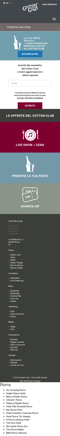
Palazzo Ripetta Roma (17, 403)
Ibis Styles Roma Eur (17, 426)
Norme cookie (16, 267)
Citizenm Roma (14, 399)
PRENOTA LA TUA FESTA (30, 176)
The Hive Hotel (13, 422)
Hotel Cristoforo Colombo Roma (22, 412)
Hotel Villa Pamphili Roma (19, 406)
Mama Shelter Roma (16, 396)
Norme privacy (16, 265)
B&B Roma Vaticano (16, 432)
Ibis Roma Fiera (14, 409)
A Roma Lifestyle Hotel (17, 419)
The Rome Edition (15, 429)
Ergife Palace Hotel (15, 393)
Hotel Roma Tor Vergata (18, 416)
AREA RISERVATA (49, 4)
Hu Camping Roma (16, 389)
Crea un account (17, 344)
